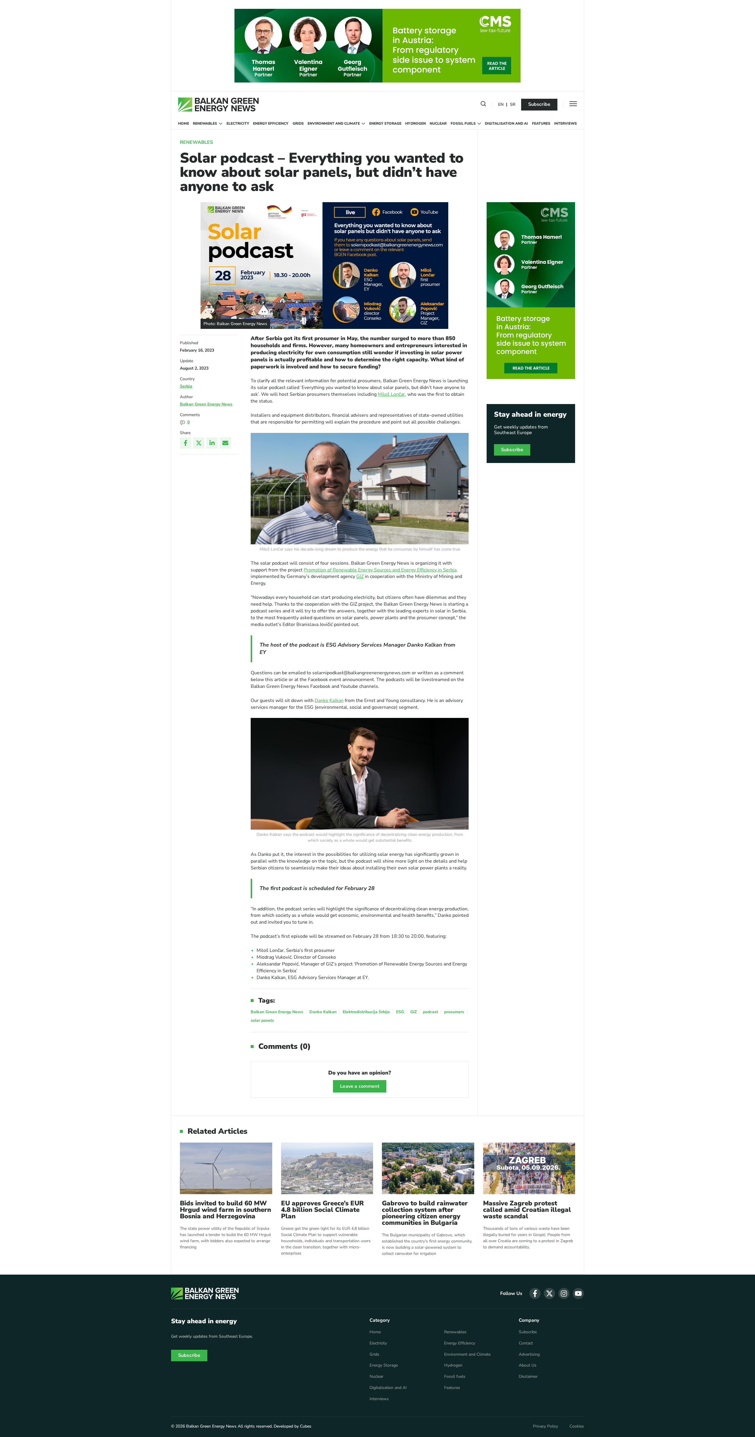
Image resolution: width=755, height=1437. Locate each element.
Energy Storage (385, 123)
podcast (430, 1012)
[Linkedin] (212, 443)
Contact (526, 1343)
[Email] (225, 443)
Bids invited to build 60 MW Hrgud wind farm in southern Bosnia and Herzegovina (225, 1210)
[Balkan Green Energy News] (218, 105)
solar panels (262, 1020)
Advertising (529, 1354)
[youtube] (578, 1293)
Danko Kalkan (329, 700)
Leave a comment (359, 1086)
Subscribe (539, 104)
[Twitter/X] (198, 443)
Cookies (576, 1426)
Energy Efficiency (270, 123)
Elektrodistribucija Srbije (366, 1012)
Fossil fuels (463, 123)
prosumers (454, 1012)
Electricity (237, 123)
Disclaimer (528, 1376)
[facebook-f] (535, 1293)
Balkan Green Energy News (206, 404)
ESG (400, 1012)
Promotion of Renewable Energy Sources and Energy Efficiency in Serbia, (381, 570)
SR (512, 104)
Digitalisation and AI (506, 123)
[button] (483, 105)
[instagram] (563, 1293)
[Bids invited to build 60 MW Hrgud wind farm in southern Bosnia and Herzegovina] (226, 1168)
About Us (527, 1365)
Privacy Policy (545, 1426)
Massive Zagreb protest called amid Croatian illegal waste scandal (527, 1210)
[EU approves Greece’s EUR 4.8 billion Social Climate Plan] (327, 1168)
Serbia (186, 386)
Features (541, 123)
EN (500, 104)
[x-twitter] (549, 1293)
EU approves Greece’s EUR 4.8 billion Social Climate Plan (322, 1210)
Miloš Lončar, (392, 394)
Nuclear (438, 123)
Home (183, 123)
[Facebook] (185, 443)
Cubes (305, 1426)
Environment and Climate (334, 123)
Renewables (205, 123)
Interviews (565, 123)
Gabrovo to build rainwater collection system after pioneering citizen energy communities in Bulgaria (425, 1213)
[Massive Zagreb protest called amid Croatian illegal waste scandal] (529, 1168)
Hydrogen (415, 123)
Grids (298, 123)
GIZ (360, 576)
